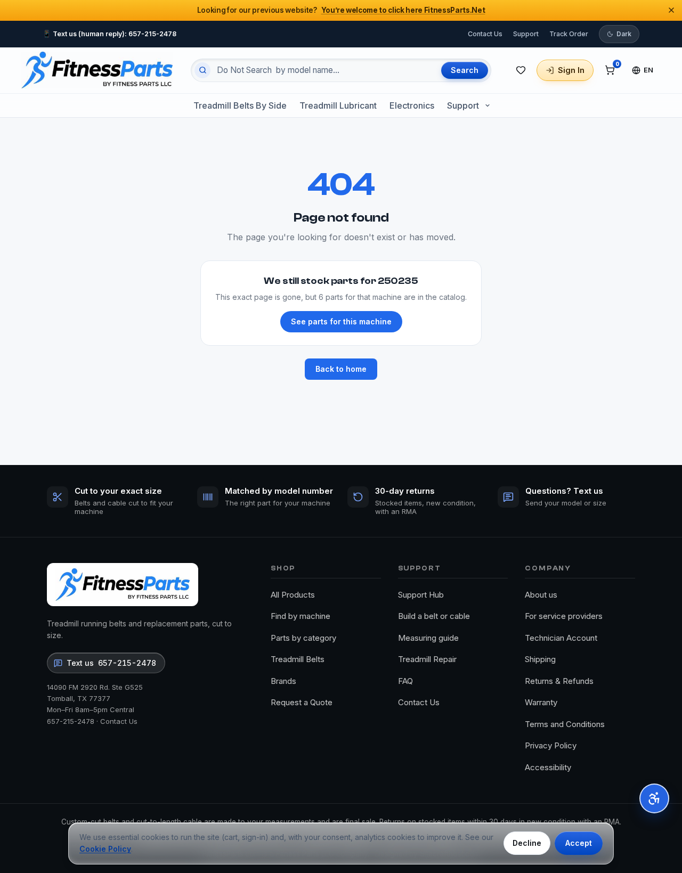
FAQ (405, 681)
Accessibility (548, 767)
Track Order (568, 33)
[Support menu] (487, 105)
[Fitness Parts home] (97, 70)
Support (526, 33)
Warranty (541, 702)
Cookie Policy (105, 848)
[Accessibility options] (654, 798)
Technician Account (561, 638)
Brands (283, 681)
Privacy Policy (551, 745)
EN (649, 70)
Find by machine (300, 616)
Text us (111, 662)
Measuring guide (428, 638)
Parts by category (303, 638)
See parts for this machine (341, 321)
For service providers (564, 616)
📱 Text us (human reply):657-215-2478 (109, 33)
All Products (293, 595)
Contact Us (485, 33)
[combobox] (324, 70)
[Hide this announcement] (671, 10)
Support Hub (421, 595)
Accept (578, 842)
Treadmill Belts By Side (240, 105)
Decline (527, 842)
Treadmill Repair (427, 659)
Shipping (540, 659)
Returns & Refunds (559, 681)
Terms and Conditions (565, 724)
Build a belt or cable (434, 616)
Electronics (411, 105)
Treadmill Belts (297, 659)
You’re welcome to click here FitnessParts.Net (403, 10)
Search (464, 70)
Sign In (571, 70)
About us (541, 595)
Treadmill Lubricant (338, 105)
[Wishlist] (520, 70)
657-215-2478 (70, 721)
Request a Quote (301, 702)
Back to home (341, 368)
